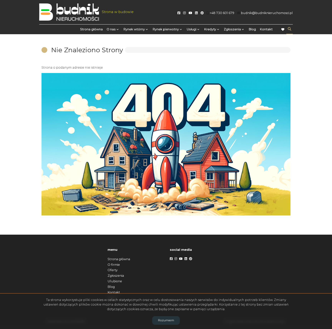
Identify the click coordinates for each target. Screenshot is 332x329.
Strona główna (91, 29)
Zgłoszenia (116, 275)
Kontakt (266, 29)
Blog (252, 29)
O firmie (114, 265)
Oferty (113, 270)
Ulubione (115, 281)
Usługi (191, 29)
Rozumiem (166, 320)
